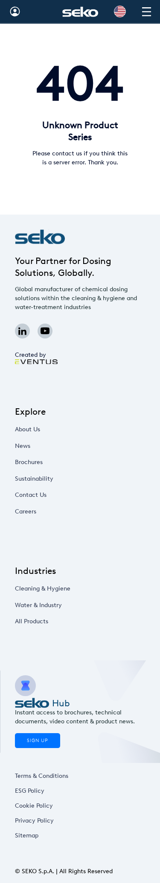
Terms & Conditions (41, 776)
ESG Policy (29, 790)
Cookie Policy (34, 805)
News (22, 446)
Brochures (29, 462)
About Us (27, 429)
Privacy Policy (34, 820)
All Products (31, 621)
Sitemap (26, 835)
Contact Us (31, 495)
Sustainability (34, 478)
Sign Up (37, 740)
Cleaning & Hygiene (42, 588)
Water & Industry (38, 605)
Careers (25, 511)
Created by (30, 354)
